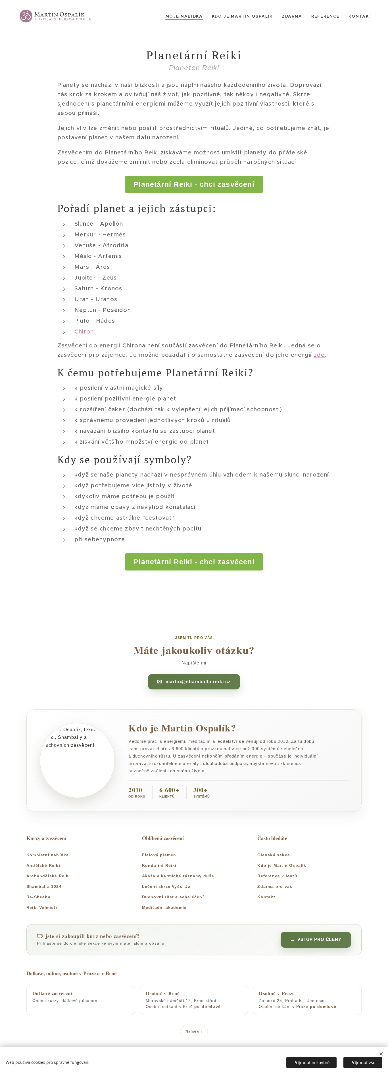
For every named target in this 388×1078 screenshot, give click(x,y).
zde (319, 354)
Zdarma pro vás (274, 886)
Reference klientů (277, 876)
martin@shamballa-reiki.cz (198, 681)
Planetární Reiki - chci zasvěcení (194, 184)
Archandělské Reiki (48, 876)
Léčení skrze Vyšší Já (166, 886)
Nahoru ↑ (194, 1031)
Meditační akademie (164, 907)
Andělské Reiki (43, 865)
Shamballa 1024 (44, 886)
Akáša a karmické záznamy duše (178, 876)
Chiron (84, 331)
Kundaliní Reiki (159, 865)
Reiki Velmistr (41, 907)
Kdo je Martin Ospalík (281, 865)
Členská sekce (273, 855)
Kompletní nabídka (47, 855)
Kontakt (266, 897)
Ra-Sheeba (38, 897)
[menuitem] (185, 16)
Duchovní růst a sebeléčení (173, 897)
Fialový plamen (159, 855)
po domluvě (207, 1006)
